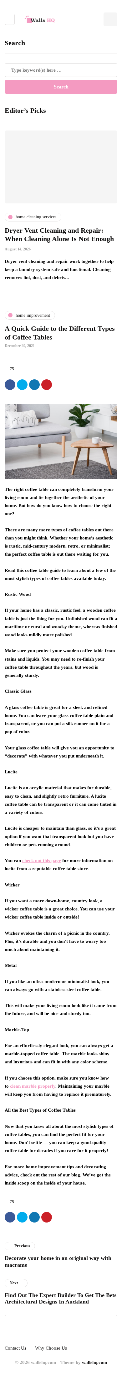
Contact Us (15, 1348)
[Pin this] (46, 384)
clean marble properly (32, 1086)
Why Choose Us (51, 1348)
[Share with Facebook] (10, 384)
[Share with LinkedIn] (34, 384)
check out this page (41, 860)
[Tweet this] (22, 384)
